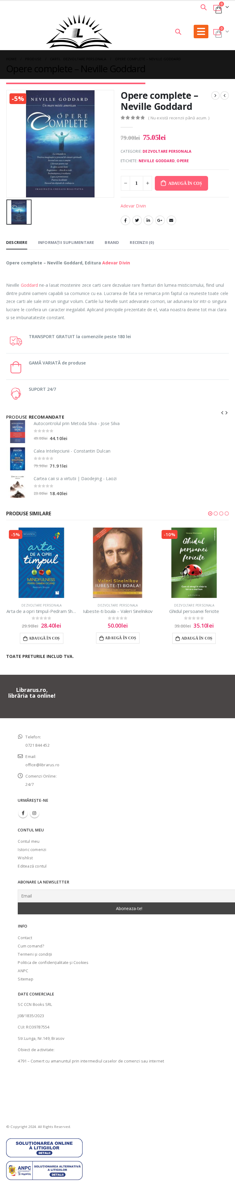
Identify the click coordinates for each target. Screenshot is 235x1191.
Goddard (29, 285)
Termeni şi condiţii (35, 954)
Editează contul (32, 866)
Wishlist (25, 858)
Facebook (125, 220)
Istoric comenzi (32, 849)
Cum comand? (31, 946)
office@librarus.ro (42, 764)
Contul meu (28, 841)
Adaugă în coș (185, 183)
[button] (210, 513)
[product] (17, 431)
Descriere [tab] (16, 242)
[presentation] (222, 412)
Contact (25, 937)
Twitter (137, 220)
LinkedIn (148, 220)
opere (183, 160)
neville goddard (157, 160)
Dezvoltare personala (167, 151)
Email (171, 220)
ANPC (23, 970)
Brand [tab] (112, 242)
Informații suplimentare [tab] (66, 242)
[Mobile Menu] (201, 31)
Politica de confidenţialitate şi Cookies (53, 962)
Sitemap (25, 979)
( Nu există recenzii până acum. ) (178, 118)
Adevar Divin (133, 206)
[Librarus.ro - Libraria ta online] (79, 31)
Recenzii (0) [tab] (142, 242)
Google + (160, 220)
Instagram (34, 813)
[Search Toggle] (204, 7)
